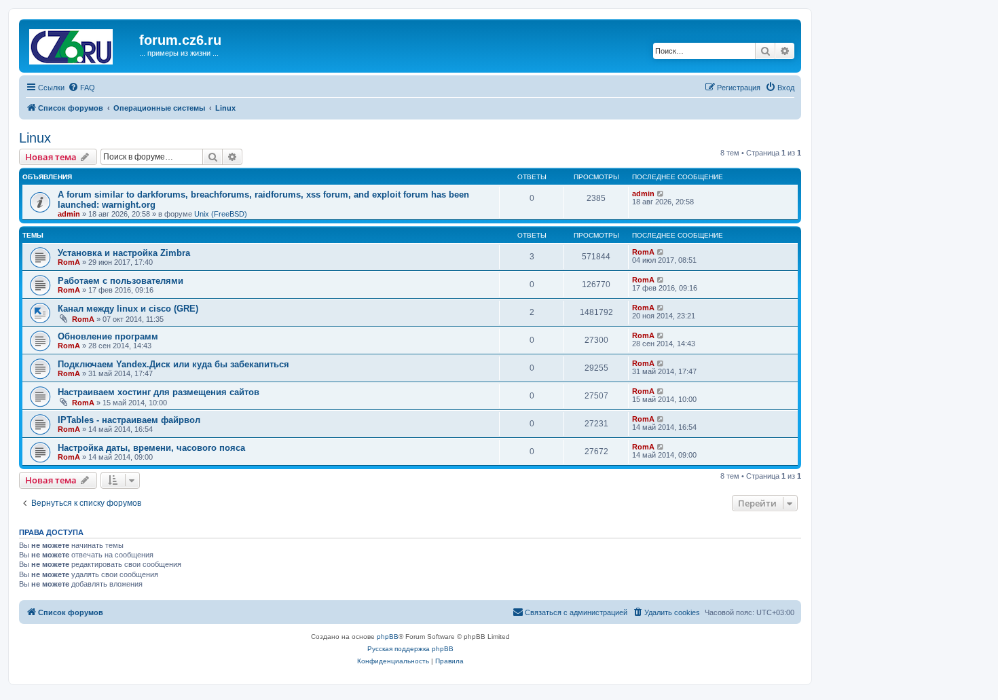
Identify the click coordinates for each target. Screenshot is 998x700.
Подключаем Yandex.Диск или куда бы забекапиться (173, 364)
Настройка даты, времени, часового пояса (151, 448)
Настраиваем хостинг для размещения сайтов (158, 392)
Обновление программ (108, 336)
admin (69, 214)
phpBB (388, 636)
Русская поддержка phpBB (410, 648)
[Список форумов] (80, 44)
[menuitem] (81, 87)
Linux (35, 137)
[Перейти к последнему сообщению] (661, 193)
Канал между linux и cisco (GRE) (128, 308)
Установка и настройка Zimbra (124, 253)
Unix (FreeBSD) (220, 214)
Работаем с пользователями (120, 281)
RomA (69, 262)
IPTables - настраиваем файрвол (129, 420)
